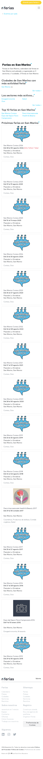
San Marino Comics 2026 (13, 145)
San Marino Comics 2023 (13, 290)
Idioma (38, 678)
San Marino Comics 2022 (13, 327)
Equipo (4, 712)
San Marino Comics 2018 (13, 471)
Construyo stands (30, 709)
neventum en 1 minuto (10, 709)
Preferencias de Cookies (32, 724)
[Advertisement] (21, 38)
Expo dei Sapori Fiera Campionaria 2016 (19, 620)
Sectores (5, 699)
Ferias (5, 688)
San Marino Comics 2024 (13, 254)
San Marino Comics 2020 (13, 399)
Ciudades (5, 696)
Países (4, 694)
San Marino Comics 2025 (13, 182)
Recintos (5, 701)
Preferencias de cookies (32, 749)
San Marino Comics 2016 (13, 583)
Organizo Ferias (29, 717)
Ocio (3, 101)
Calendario (6, 692)
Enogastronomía (8, 99)
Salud (24, 99)
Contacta (5, 714)
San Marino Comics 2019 (13, 435)
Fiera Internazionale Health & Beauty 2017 (20, 508)
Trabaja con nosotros (10, 721)
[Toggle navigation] (39, 8)
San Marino (6, 87)
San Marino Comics (9, 113)
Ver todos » (36, 91)
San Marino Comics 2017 (13, 547)
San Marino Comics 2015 (13, 656)
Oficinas (5, 717)
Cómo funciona (7, 719)
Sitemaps (28, 688)
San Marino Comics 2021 (13, 363)
